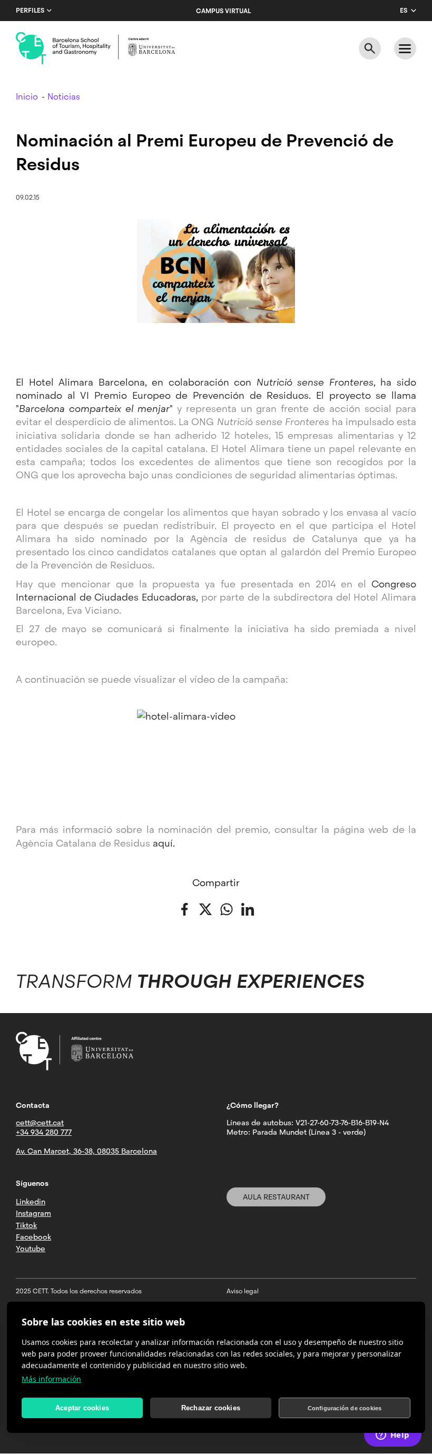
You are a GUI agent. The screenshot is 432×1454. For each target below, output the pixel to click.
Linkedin (30, 1201)
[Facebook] (184, 908)
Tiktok (26, 1225)
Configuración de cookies (345, 1408)
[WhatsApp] (226, 908)
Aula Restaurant (276, 1197)
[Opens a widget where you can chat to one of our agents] (392, 1435)
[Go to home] (95, 48)
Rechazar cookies (210, 1408)
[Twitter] (205, 908)
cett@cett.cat (40, 1122)
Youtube (30, 1248)
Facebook (33, 1237)
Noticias (63, 96)
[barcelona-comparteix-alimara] (216, 754)
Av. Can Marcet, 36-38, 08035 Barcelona (86, 1151)
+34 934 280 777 (44, 1132)
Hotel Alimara (61, 382)
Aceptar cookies (82, 1408)
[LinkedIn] (247, 908)
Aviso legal (243, 1291)
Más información (51, 1379)
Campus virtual (223, 11)
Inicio (27, 96)
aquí (163, 843)
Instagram (33, 1213)
